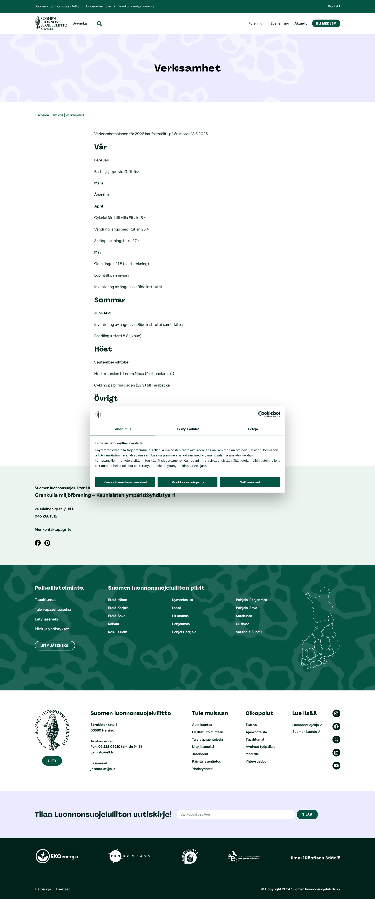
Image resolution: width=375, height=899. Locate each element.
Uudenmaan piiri (98, 6)
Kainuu (113, 624)
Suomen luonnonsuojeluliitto (57, 6)
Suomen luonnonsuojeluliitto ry (315, 889)
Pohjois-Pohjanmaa (251, 600)
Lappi (176, 608)
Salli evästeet (250, 482)
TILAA (307, 814)
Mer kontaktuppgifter (54, 529)
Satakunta (244, 616)
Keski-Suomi (118, 632)
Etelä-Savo (117, 616)
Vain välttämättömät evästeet (125, 482)
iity (52, 761)
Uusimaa (242, 624)
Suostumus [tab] (122, 429)
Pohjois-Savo (246, 608)
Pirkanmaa (180, 616)
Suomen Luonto (304, 732)
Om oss (57, 115)
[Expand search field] (99, 23)
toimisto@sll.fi (101, 752)
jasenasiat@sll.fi (103, 769)
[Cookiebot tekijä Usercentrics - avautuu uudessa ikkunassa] (261, 414)
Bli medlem (326, 23)
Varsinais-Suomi (249, 632)
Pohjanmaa (181, 624)
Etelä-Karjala (118, 608)
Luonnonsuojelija (305, 725)
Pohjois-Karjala (184, 632)
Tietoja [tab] (252, 429)
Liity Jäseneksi (54, 646)
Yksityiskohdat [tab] (187, 429)
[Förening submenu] (264, 23)
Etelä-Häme (117, 600)
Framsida (42, 115)
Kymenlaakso (182, 600)
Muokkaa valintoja (185, 482)
